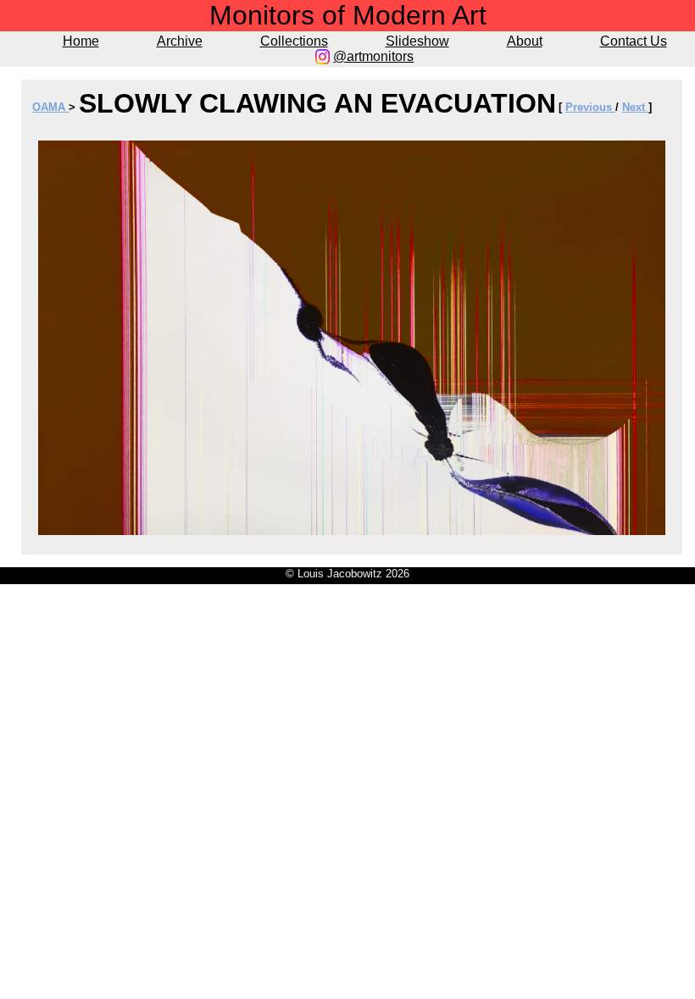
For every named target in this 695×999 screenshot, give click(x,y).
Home (81, 41)
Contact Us (633, 41)
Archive (180, 41)
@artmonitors (373, 56)
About (524, 41)
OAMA (50, 107)
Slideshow (417, 41)
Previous (590, 107)
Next (635, 107)
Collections (294, 41)
